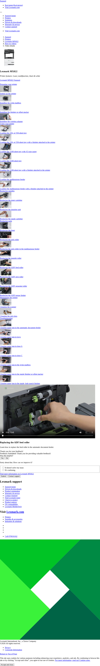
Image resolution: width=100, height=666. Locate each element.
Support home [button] (10, 16)
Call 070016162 (11, 536)
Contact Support (11, 496)
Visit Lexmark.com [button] (12, 7)
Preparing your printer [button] (8, 84)
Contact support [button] (11, 27)
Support (8, 37)
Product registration (12, 491)
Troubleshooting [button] (6, 318)
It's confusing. (10, 470)
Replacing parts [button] (6, 221)
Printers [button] (8, 18)
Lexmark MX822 (11, 41)
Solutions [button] (8, 20)
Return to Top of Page (8, 654)
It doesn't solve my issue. (14, 468)
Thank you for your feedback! (11, 451)
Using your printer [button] (7, 124)
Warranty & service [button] (12, 24)
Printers (8, 39)
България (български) (14, 5)
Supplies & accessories (13, 519)
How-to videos (10, 44)
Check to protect (11, 500)
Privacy (8, 648)
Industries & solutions (13, 521)
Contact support (14, 476)
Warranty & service (12, 493)
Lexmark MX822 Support (10, 80)
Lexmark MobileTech (13, 507)
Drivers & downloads (13, 489)
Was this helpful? (6, 456)
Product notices (11, 502)
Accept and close (7, 665)
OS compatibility (11, 504)
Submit (3, 476)
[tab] (50, 84)
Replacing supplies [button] (7, 191)
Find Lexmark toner (12, 498)
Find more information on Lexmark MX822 (17, 474)
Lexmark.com (15, 511)
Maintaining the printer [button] (9, 298)
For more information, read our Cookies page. (72, 660)
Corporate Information (13, 650)
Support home (10, 487)
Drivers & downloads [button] (13, 22)
